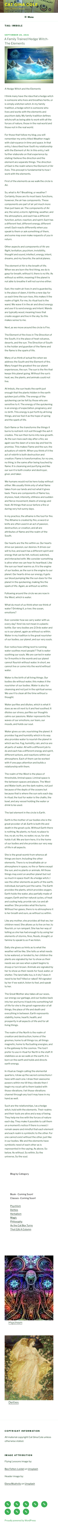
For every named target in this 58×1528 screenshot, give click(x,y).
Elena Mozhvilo (13, 1483)
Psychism (15, 1206)
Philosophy (16, 1221)
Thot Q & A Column (20, 1229)
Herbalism (15, 1213)
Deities (14, 1210)
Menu (31, 17)
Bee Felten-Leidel (14, 1469)
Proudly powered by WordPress (20, 1520)
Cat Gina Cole (21, 4)
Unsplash (33, 1469)
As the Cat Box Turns (21, 1225)
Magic (13, 1217)
